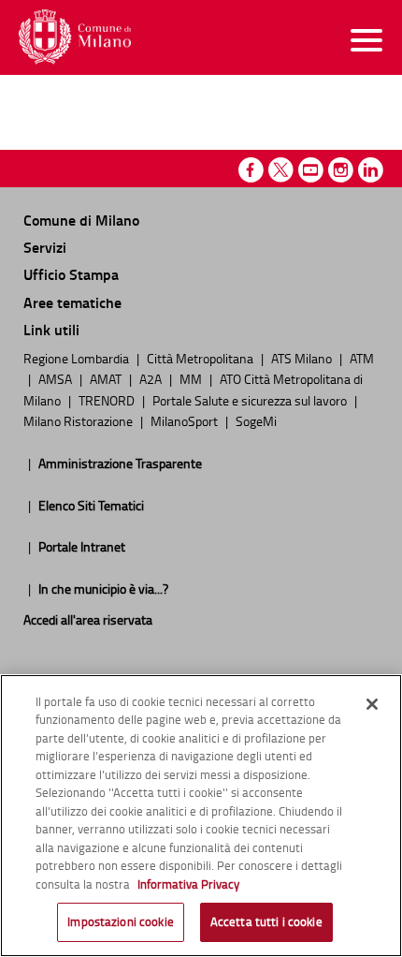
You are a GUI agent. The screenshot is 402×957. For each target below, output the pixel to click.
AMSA (56, 378)
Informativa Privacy (188, 884)
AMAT (107, 378)
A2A (152, 378)
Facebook (251, 170)
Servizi (44, 247)
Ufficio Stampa (71, 274)
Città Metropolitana (201, 357)
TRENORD (108, 399)
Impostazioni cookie (120, 921)
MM (192, 378)
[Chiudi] (372, 704)
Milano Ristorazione (79, 420)
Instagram (340, 170)
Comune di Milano (81, 219)
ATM (362, 357)
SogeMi (256, 420)
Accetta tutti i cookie (266, 921)
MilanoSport (186, 420)
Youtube (310, 170)
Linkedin (370, 170)
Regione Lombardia (77, 357)
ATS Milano (303, 357)
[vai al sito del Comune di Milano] (75, 37)
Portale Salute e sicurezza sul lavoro (251, 399)
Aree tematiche (72, 302)
